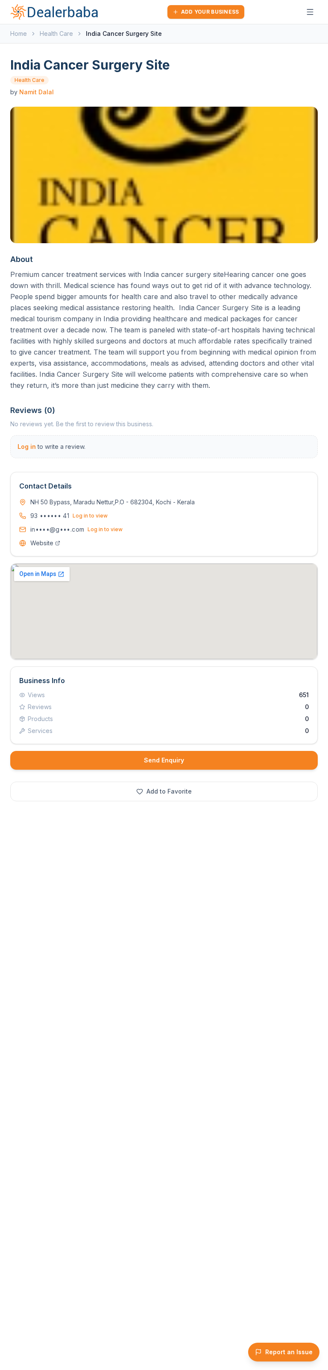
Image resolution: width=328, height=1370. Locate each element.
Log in (27, 446)
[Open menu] (310, 12)
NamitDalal (36, 92)
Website (41, 543)
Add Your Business (210, 12)
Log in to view (90, 515)
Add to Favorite (169, 791)
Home (18, 33)
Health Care (56, 33)
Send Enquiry (164, 760)
